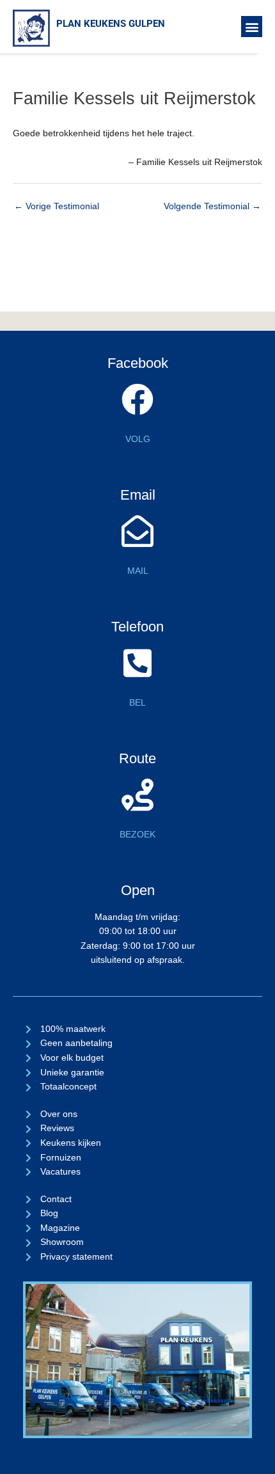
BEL (137, 703)
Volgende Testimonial (212, 206)
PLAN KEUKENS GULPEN (110, 23)
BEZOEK (137, 834)
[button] (251, 26)
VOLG (137, 439)
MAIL (137, 571)
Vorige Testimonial (56, 206)
